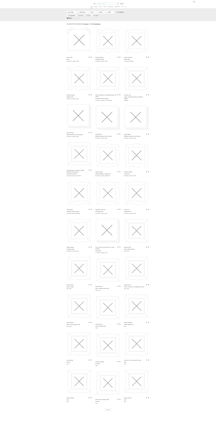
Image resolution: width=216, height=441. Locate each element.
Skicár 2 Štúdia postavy (129, 249)
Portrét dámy (98, 250)
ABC (68, 399)
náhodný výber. (97, 23)
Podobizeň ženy (127, 211)
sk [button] (194, 1)
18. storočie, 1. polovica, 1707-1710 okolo (103, 100)
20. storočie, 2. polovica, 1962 (130, 175)
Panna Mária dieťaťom (72, 173)
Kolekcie (96, 6)
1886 (125, 326)
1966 (96, 365)
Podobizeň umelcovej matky (73, 211)
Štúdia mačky (127, 59)
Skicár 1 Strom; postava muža (73, 324)
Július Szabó (69, 57)
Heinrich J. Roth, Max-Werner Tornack (132, 360)
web (95, 3)
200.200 (68, 362)
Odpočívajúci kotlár (99, 59)
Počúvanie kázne (70, 249)
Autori (100, 6)
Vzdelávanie (110, 6)
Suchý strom (127, 173)
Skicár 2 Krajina (70, 286)
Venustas (97, 401)
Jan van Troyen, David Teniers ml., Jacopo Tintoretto (104, 248)
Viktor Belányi (70, 209)
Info (122, 6)
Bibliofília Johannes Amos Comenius (75, 134)
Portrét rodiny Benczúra (100, 326)
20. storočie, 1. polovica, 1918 (101, 61)
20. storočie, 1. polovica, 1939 (72, 251)
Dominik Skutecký (99, 57)
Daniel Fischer (98, 134)
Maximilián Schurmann (100, 209)
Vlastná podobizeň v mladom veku (103, 173)
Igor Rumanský (70, 132)
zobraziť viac (108, 409)
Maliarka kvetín (70, 97)
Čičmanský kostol (99, 211)
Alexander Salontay (99, 361)
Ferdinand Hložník (128, 172)
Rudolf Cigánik (127, 134)
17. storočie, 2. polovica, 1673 (101, 252)
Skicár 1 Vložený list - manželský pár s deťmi (134, 286)
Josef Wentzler (70, 360)
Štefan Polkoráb (99, 172)
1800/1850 (126, 100)
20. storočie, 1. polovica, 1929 (72, 61)
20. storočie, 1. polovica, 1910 (130, 213)
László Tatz (126, 209)
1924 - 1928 (126, 251)
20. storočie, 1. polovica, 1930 (101, 213)
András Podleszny (128, 322)
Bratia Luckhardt (70, 398)
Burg (125, 362)
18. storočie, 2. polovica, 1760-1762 (74, 175)
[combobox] (108, 4)
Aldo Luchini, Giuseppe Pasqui (102, 399)
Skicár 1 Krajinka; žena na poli (102, 288)
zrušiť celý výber (77, 18)
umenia (122, 3)
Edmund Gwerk (127, 247)
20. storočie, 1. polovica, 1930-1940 (102, 175)
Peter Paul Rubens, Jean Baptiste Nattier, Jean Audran (105, 95)
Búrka (68, 59)
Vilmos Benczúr (98, 324)
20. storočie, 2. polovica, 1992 (72, 136)
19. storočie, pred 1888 (128, 61)
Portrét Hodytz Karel (128, 324)
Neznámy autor (127, 95)
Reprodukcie (117, 6)
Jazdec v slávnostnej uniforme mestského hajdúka (133, 97)
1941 (68, 364)
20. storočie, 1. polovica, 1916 (72, 98)
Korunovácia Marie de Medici (101, 98)
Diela (92, 6)
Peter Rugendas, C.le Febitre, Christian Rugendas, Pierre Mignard (75, 171)
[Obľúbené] (125, 6)
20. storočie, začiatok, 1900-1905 (73, 213)
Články (105, 6)
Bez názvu (97, 363)
